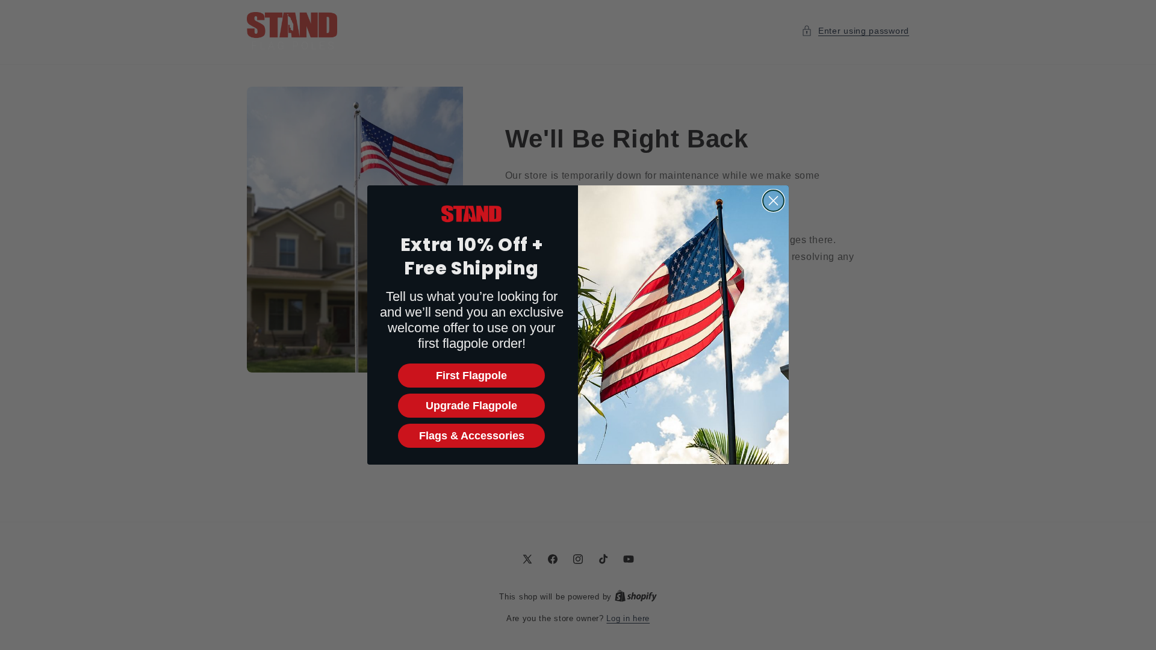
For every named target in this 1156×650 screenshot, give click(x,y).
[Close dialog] (773, 200)
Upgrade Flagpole (471, 406)
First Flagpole (471, 376)
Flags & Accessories (471, 436)
